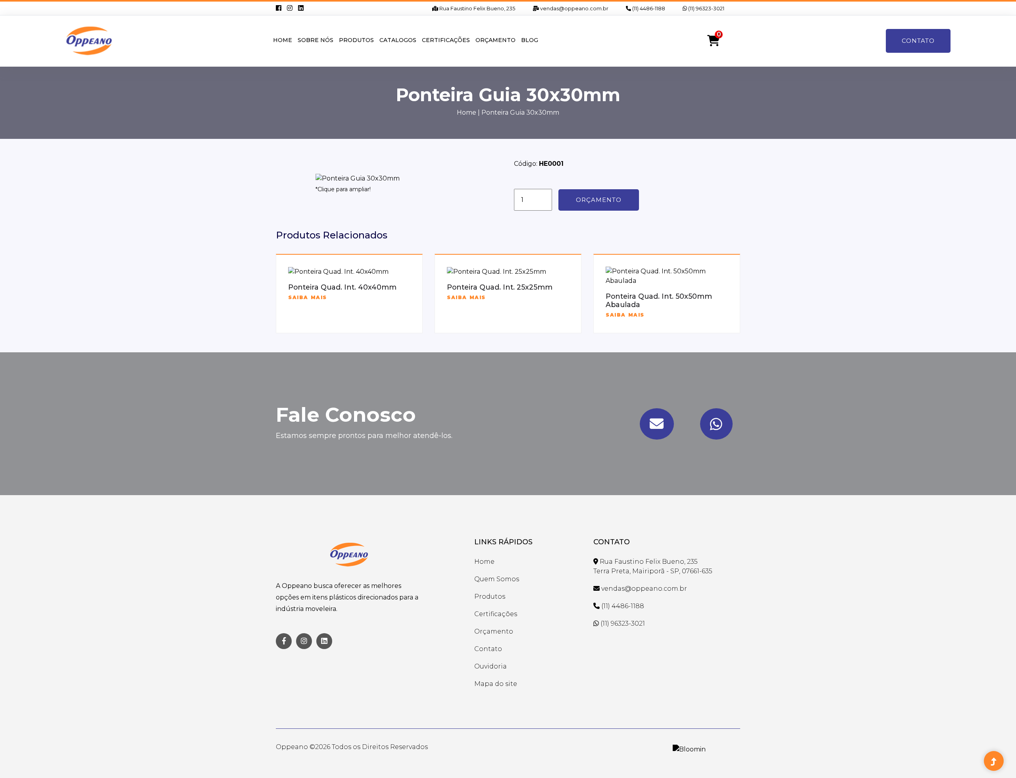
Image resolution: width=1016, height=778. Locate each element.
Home (282, 40)
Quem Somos (496, 579)
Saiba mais (307, 297)
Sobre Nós (315, 40)
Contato (918, 40)
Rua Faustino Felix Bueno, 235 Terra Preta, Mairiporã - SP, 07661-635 (652, 566)
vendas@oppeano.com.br (573, 8)
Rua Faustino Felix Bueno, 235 (476, 8)
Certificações (446, 40)
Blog (529, 40)
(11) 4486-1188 (648, 8)
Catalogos (397, 40)
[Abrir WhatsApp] (996, 758)
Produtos (356, 40)
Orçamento (495, 40)
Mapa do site (495, 684)
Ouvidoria (490, 666)
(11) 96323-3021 (705, 8)
